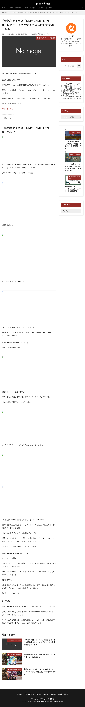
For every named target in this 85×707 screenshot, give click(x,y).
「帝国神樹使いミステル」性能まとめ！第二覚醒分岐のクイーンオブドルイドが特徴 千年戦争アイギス (40, 642)
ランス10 (41, 8)
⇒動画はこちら (7, 109)
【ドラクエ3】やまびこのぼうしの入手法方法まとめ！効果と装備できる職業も (71, 89)
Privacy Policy (29, 694)
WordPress (59, 701)
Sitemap (18, 8)
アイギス (33, 8)
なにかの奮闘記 (42, 4)
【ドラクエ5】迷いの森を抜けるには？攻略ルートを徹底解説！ (71, 98)
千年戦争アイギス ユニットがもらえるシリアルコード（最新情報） (73, 189)
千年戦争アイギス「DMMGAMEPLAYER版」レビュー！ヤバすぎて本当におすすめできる (52, 12)
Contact (25, 8)
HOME (5, 12)
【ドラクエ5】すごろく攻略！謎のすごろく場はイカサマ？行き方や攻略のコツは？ (73, 168)
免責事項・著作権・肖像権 (59, 694)
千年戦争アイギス (44, 34)
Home (3, 8)
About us (10, 8)
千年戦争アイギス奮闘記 (17, 12)
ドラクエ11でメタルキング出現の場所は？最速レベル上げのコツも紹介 (71, 94)
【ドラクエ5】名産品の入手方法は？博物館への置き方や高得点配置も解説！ (73, 145)
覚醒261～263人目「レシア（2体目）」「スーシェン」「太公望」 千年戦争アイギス (40, 672)
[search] (79, 66)
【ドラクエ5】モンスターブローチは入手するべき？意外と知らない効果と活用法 (71, 85)
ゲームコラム (50, 8)
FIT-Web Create (40, 701)
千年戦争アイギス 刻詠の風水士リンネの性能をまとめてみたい (39, 656)
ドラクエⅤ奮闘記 (76, 132)
